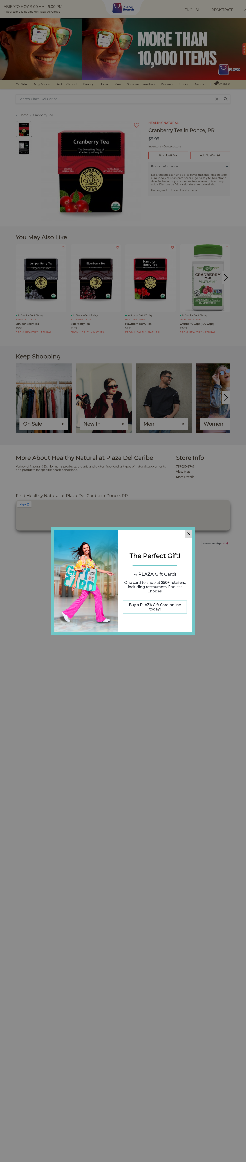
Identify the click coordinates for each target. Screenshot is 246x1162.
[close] (188, 534)
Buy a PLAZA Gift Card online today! (155, 607)
